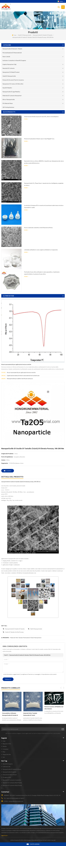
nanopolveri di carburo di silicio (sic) (13, 84)
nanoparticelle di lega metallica (11, 91)
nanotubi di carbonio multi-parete (12, 782)
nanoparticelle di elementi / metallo (12, 48)
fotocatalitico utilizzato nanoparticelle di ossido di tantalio (10, 715)
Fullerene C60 (6, 766)
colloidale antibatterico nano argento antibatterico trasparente (41, 249)
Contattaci (8, 470)
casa (15, 35)
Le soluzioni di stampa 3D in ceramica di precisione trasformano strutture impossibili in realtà (43, 206)
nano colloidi (6, 56)
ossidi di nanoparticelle (24, 35)
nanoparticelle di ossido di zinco (12, 769)
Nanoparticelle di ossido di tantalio (15, 629)
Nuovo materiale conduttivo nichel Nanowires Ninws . (38, 227)
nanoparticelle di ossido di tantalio (42, 35)
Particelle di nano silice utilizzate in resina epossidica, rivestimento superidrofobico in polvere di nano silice (42, 273)
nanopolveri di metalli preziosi (11, 72)
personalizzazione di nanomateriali (12, 52)
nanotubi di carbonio (9, 68)
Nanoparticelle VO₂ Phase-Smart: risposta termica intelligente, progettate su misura (43, 184)
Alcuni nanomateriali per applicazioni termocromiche (16, 364)
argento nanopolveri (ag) (9, 64)
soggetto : (27, 655)
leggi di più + (4, 835)
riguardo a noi (7, 743)
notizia (5, 746)
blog (4, 751)
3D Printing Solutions (8, 107)
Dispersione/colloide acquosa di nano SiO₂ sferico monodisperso (41, 116)
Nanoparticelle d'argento (9, 772)
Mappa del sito (7, 754)
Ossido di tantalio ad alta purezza (14, 632)
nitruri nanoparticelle (9, 99)
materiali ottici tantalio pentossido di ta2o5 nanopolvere (25, 637)
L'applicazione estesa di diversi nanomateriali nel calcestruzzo (23, 375)
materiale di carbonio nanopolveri (12, 95)
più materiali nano (8, 103)
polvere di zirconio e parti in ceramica (13, 80)
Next (63, 688)
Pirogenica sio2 (7, 777)
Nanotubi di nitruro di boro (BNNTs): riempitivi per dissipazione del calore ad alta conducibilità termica (44, 162)
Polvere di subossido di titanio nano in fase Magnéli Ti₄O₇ (39, 138)
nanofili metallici (7, 87)
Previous (61, 688)
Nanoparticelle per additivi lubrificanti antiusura (20, 378)
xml (4, 757)
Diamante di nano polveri (10, 774)
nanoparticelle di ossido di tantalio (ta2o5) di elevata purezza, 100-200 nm (29, 655)
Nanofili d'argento (8, 764)
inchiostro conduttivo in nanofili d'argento (14, 60)
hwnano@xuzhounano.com (16, 801)
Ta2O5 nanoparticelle (36, 629)
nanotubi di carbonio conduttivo (12, 780)
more (25, 119)
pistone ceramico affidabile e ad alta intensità (53, 707)
